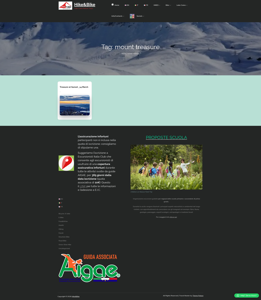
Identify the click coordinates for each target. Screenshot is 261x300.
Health (61, 225)
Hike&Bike (84, 4)
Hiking (61, 229)
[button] (246, 295)
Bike (167, 5)
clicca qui (173, 217)
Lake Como (181, 5)
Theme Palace (198, 296)
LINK (83, 186)
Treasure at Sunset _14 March (74, 87)
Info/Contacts (117, 16)
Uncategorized (64, 248)
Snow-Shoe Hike (65, 245)
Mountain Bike (64, 237)
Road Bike (62, 241)
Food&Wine (63, 221)
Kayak (61, 233)
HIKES (156, 5)
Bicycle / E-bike (64, 214)
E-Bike (61, 217)
